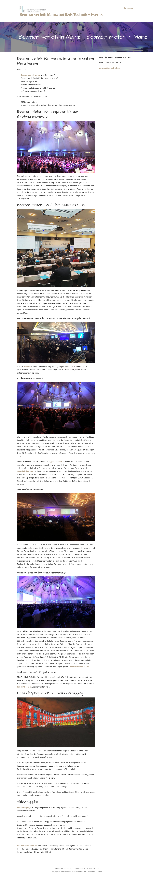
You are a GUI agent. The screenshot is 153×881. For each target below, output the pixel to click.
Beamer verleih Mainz (30, 75)
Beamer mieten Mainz (79, 666)
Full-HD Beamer (24, 687)
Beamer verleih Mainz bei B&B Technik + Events (60, 14)
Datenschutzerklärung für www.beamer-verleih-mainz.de (76, 868)
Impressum (129, 8)
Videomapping (23, 807)
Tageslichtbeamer (56, 461)
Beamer (27, 366)
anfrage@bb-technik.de (109, 68)
